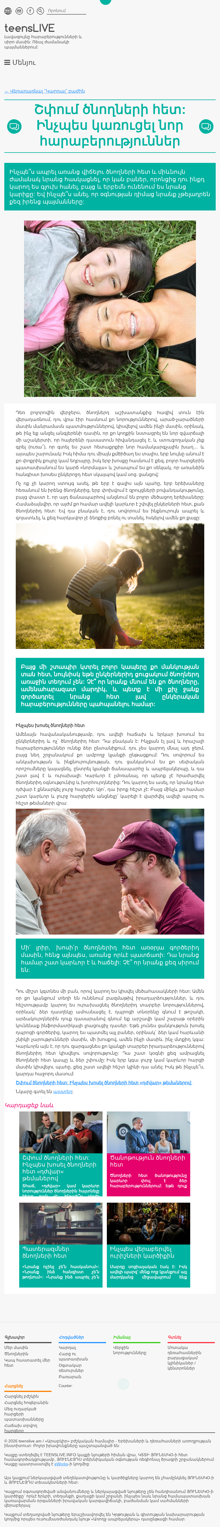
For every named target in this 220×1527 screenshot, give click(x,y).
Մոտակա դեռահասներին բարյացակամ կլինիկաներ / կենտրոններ (184, 1357)
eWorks (61, 1464)
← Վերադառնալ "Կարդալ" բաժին (44, 91)
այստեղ (62, 1091)
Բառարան (70, 1376)
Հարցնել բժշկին (21, 1396)
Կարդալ (67, 1347)
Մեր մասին (16, 1347)
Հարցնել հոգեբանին (26, 1402)
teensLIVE (29, 27)
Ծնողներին (16, 1354)
